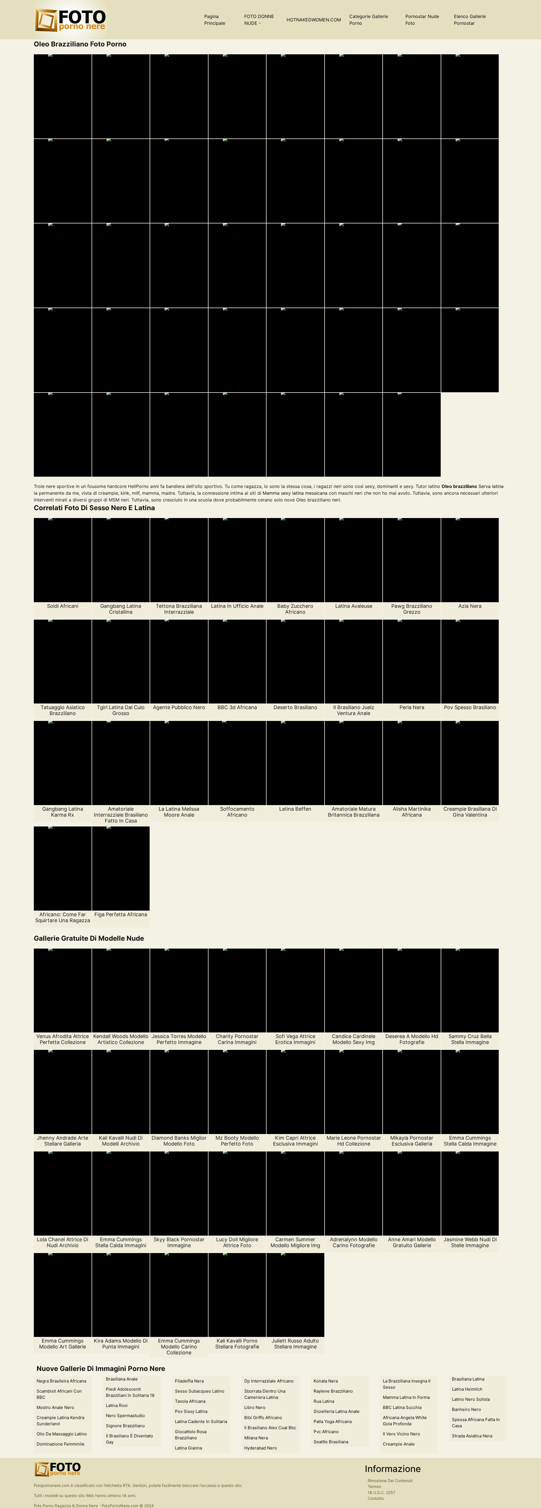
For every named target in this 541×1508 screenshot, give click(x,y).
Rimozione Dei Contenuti (390, 1480)
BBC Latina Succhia (402, 1407)
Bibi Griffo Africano (263, 1417)
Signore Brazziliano (125, 1425)
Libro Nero (254, 1407)
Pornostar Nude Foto (422, 20)
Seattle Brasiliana (331, 1441)
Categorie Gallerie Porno (368, 20)
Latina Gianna (188, 1448)
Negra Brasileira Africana (61, 1381)
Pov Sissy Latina (191, 1411)
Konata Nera (326, 1381)
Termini (374, 1486)
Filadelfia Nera (189, 1381)
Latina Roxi (117, 1405)
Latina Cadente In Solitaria (201, 1421)
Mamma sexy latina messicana (295, 493)
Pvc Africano (326, 1431)
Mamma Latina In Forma (406, 1397)
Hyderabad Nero (260, 1448)
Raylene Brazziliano (333, 1391)
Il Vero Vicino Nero (401, 1434)
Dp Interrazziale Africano (269, 1381)
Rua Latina (324, 1401)
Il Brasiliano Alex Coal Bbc (270, 1427)
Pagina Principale (214, 20)
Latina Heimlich (467, 1389)
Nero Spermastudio (125, 1415)
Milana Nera (256, 1437)
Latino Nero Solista (471, 1399)
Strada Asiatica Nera (472, 1435)
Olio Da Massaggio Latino (62, 1434)
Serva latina (491, 486)
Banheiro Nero (466, 1409)
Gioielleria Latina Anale (337, 1411)
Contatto (376, 1498)
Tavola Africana (190, 1401)
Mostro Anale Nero (55, 1407)
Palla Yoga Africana (333, 1421)
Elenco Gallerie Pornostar (470, 20)
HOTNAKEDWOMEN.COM (314, 20)
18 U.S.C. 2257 (381, 1492)
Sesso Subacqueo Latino (199, 1391)
